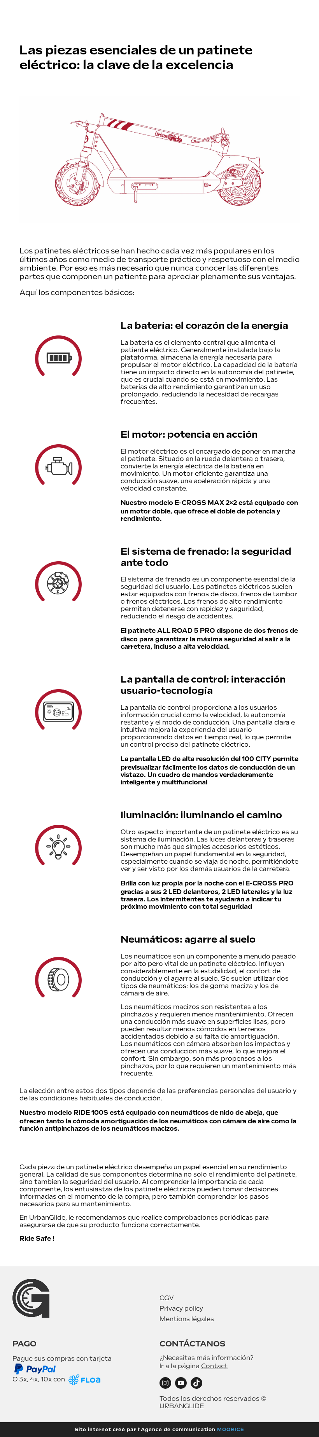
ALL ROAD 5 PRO (186, 630)
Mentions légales (187, 1319)
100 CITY (256, 759)
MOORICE (230, 1429)
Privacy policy (181, 1308)
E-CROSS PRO (269, 883)
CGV (167, 1298)
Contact (214, 1366)
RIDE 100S (91, 1112)
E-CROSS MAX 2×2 (206, 502)
